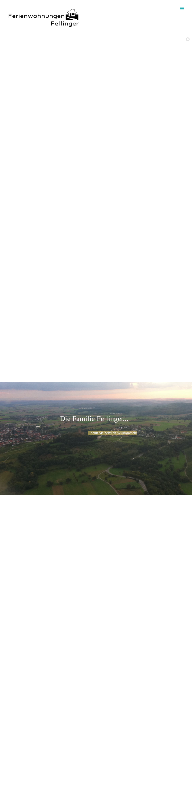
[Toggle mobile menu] (182, 8)
